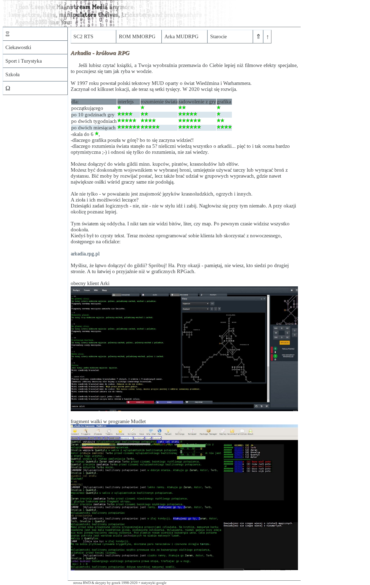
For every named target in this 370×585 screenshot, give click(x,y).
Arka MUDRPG (181, 36)
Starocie (218, 36)
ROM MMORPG (137, 36)
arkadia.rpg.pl (85, 253)
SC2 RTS (83, 36)
